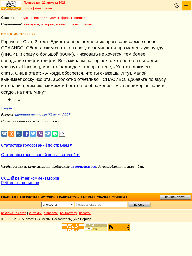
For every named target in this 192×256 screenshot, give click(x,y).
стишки (80, 18)
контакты (35, 213)
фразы (66, 18)
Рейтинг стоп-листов (20, 183)
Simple (6, 108)
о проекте (51, 213)
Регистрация (44, 8)
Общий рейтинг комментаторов (30, 178)
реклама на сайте (13, 213)
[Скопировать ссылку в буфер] (62, 134)
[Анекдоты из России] (11, 5)
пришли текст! (175, 197)
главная (8, 197)
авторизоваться (83, 166)
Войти (28, 8)
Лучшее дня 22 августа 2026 (45, 2)
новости (85, 213)
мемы (54, 18)
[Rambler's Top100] (73, 227)
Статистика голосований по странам (35, 145)
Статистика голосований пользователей (38, 155)
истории (41, 18)
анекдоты (24, 18)
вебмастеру (68, 213)
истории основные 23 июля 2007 (42, 115)
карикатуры (69, 197)
